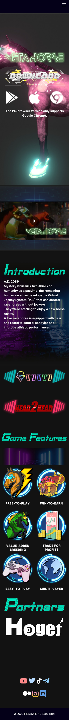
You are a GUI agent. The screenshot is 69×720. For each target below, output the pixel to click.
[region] (34, 221)
